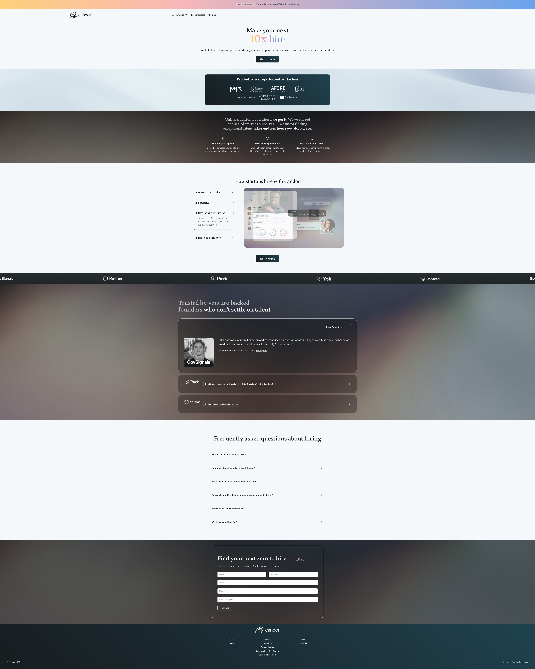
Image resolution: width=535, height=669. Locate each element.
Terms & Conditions (520, 662)
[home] (80, 14)
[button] (180, 15)
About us (212, 14)
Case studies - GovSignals (267, 651)
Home (231, 643)
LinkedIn (303, 643)
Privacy (505, 662)
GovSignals (261, 350)
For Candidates (198, 14)
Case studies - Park (267, 655)
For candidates (267, 647)
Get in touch (267, 59)
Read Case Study (334, 327)
